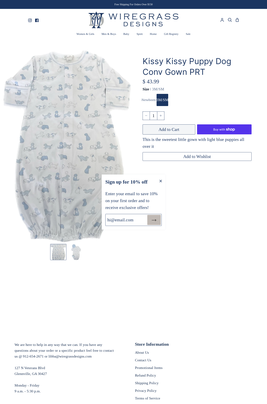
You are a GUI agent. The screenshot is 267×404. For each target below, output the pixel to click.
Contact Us (143, 360)
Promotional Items (149, 368)
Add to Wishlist (197, 156)
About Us (142, 352)
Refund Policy (145, 375)
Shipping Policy (147, 383)
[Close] (160, 180)
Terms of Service (147, 398)
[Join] (154, 220)
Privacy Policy (146, 391)
